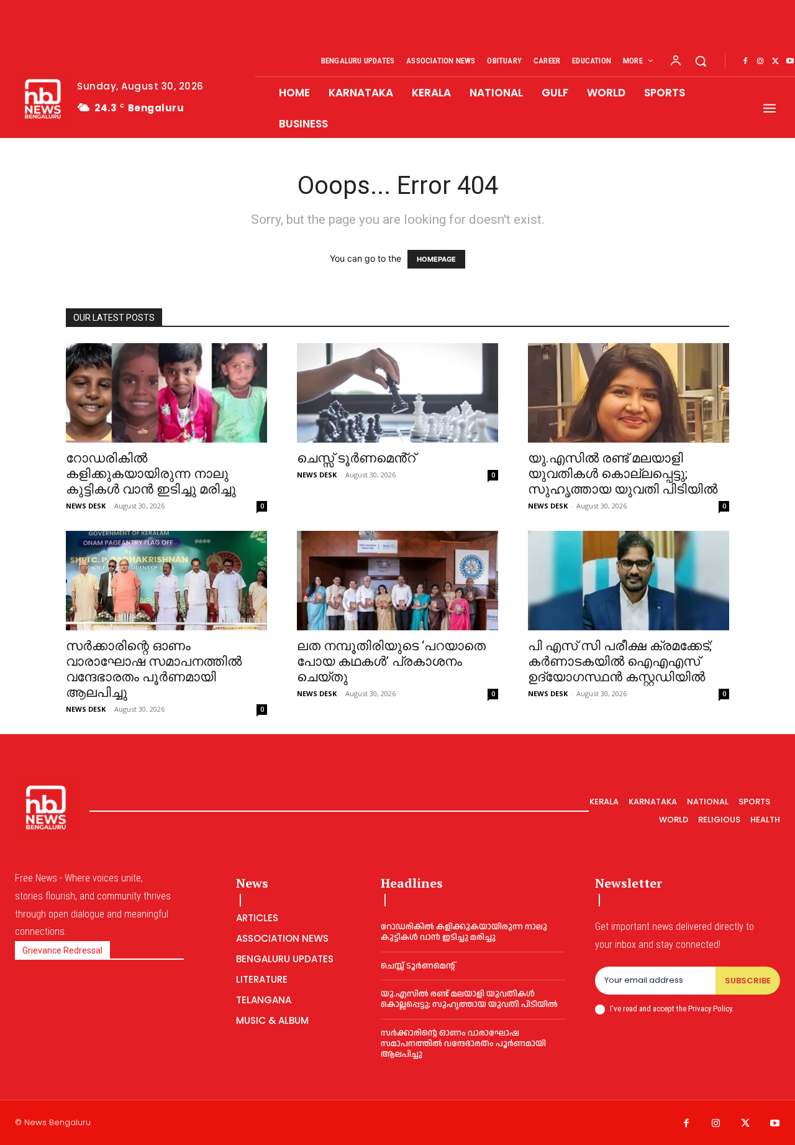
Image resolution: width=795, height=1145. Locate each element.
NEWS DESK (86, 505)
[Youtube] (775, 1124)
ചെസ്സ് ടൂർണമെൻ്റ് (356, 458)
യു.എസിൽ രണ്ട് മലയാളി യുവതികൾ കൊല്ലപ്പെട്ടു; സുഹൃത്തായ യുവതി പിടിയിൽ (622, 474)
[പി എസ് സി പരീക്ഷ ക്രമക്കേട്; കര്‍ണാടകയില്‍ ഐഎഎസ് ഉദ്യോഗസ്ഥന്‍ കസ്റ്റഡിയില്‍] (628, 580)
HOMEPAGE (436, 259)
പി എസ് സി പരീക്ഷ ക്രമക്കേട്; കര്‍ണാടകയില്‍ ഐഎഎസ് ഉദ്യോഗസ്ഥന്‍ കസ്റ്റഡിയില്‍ (620, 661)
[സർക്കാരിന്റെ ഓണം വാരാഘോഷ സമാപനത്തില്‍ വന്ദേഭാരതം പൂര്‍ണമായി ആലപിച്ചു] (166, 580)
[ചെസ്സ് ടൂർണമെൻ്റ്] (397, 393)
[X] (775, 61)
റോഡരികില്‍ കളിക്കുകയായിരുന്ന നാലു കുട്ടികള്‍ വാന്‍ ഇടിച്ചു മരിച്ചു (151, 474)
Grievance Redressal (62, 950)
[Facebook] (745, 61)
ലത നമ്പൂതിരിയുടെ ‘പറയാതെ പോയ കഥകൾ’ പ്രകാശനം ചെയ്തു (391, 661)
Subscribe (748, 980)
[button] (701, 61)
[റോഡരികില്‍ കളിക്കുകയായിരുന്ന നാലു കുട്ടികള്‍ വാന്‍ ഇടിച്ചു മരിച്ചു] (166, 393)
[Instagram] (760, 61)
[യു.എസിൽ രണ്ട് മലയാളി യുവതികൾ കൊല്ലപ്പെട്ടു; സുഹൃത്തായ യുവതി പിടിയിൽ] (628, 393)
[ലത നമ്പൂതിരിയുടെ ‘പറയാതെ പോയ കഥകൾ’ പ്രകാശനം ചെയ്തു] (397, 580)
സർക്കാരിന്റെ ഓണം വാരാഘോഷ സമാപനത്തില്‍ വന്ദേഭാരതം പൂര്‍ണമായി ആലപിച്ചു (154, 669)
